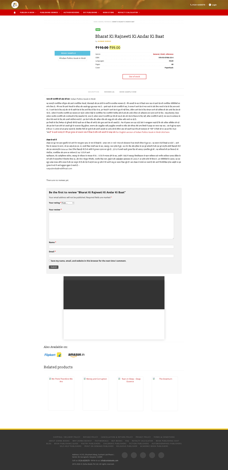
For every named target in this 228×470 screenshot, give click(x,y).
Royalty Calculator (128, 12)
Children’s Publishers (114, 443)
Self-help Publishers (71, 446)
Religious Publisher (126, 446)
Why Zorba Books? (82, 441)
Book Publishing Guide (66, 443)
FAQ (127, 441)
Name (52, 242)
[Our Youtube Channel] (161, 455)
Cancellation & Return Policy (117, 437)
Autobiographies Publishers (167, 443)
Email (52, 251)
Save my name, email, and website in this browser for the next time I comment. (88, 261)
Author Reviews (71, 12)
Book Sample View (128, 92)
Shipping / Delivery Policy (66, 437)
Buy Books (117, 441)
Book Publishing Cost (167, 441)
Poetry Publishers (90, 443)
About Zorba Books (59, 441)
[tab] (94, 92)
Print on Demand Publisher (99, 446)
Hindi (162, 54)
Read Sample (68, 53)
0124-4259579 (84, 460)
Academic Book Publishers (154, 446)
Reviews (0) (109, 92)
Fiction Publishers (139, 443)
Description (93, 92)
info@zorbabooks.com (109, 460)
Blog (48, 443)
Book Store (108, 12)
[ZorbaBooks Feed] (125, 455)
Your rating (55, 202)
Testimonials (102, 441)
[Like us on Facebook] (134, 455)
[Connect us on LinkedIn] (152, 455)
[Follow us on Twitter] (143, 455)
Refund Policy (90, 437)
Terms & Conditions (164, 437)
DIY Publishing (90, 12)
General (101, 22)
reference (108, 22)
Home (95, 22)
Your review (55, 209)
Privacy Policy (143, 437)
